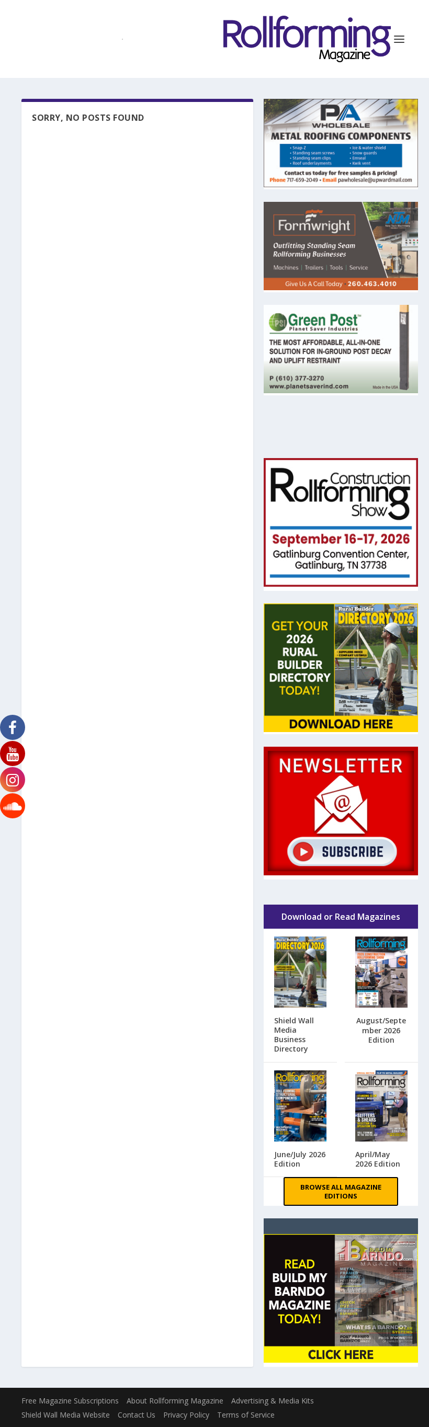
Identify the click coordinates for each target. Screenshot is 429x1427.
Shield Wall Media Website (65, 1415)
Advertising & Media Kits (272, 1401)
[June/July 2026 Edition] (300, 1107)
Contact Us (136, 1415)
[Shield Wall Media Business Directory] (300, 973)
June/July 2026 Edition (299, 1159)
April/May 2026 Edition (377, 1159)
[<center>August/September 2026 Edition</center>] (381, 973)
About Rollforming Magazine (175, 1401)
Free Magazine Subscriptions (70, 1401)
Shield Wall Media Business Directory (294, 1034)
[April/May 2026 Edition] (381, 1107)
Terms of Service (246, 1415)
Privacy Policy (186, 1415)
